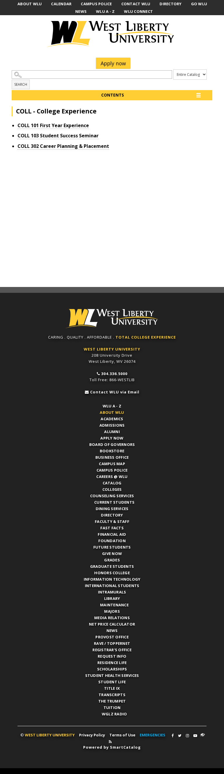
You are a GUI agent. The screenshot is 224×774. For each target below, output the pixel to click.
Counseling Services (112, 495)
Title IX (112, 688)
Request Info (112, 656)
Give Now (112, 553)
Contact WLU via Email (114, 392)
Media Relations (112, 617)
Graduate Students (112, 566)
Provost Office (112, 637)
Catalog (112, 483)
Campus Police (112, 470)
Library (112, 598)
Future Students (112, 547)
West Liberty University (112, 34)
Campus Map (112, 463)
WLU (112, 318)
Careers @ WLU (111, 476)
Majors (112, 611)
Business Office (112, 457)
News (112, 630)
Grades (112, 560)
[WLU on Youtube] (195, 736)
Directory (112, 515)
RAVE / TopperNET (112, 643)
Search (20, 84)
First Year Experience (53, 125)
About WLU (112, 412)
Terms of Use (122, 735)
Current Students (114, 502)
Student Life (112, 681)
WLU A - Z (112, 406)
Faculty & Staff (112, 521)
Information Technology (112, 579)
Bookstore (112, 450)
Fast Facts (112, 527)
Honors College (112, 572)
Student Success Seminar (58, 135)
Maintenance (114, 604)
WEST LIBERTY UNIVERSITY (112, 349)
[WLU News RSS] (110, 742)
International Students (112, 585)
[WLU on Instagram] (187, 736)
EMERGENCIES (152, 735)
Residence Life (112, 662)
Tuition (112, 707)
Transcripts (112, 694)
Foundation (112, 540)
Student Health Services (112, 675)
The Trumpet (112, 701)
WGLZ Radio (114, 714)
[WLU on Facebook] (172, 736)
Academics (112, 418)
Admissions (112, 425)
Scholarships (112, 669)
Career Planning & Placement (63, 146)
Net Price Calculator (112, 624)
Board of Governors (112, 444)
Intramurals (112, 592)
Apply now (113, 63)
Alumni (112, 431)
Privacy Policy (92, 735)
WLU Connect (202, 735)
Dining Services (112, 508)
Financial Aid (112, 534)
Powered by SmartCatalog (112, 747)
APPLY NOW (111, 438)
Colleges (112, 489)
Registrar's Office (112, 649)
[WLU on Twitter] (180, 736)
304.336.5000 (114, 373)
